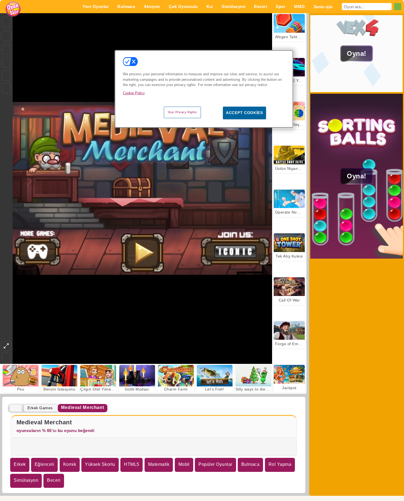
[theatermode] (6, 346)
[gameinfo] (6, 75)
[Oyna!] (356, 90)
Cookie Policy (134, 93)
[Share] (6, 36)
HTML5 (131, 464)
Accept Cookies (244, 112)
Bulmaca (250, 464)
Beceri (53, 480)
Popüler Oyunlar (215, 464)
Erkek (20, 464)
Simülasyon (26, 480)
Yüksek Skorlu (100, 464)
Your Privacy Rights (182, 112)
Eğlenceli (44, 464)
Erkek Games (39, 408)
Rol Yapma (280, 464)
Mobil (184, 464)
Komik (69, 464)
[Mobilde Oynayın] (6, 88)
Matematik (158, 464)
